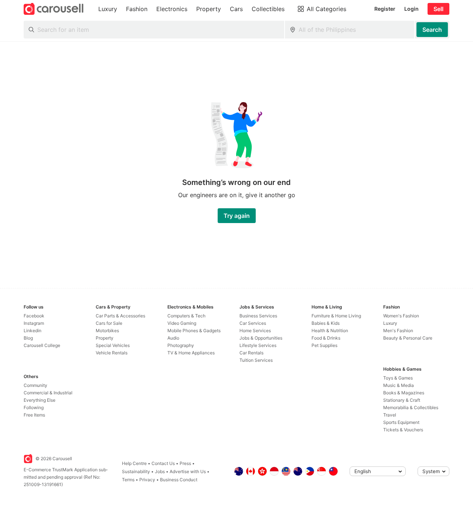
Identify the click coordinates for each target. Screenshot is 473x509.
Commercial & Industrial (48, 392)
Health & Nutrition (330, 330)
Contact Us (163, 463)
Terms (128, 479)
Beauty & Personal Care (407, 338)
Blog (28, 338)
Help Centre (134, 463)
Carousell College (42, 345)
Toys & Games (398, 378)
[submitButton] (432, 29)
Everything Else (39, 400)
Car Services (252, 323)
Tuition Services (256, 360)
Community (35, 385)
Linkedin (32, 330)
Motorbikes (107, 330)
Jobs (160, 471)
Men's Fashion (398, 330)
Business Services (258, 315)
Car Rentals (251, 352)
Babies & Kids (326, 323)
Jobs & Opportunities (260, 338)
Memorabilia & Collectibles (410, 407)
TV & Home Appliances (191, 352)
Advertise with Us (188, 471)
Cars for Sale (109, 323)
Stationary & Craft (401, 400)
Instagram (34, 323)
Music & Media (398, 385)
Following (34, 407)
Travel (389, 415)
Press (185, 463)
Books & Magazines (403, 392)
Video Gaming (181, 323)
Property (104, 338)
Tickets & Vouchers (403, 429)
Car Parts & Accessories (120, 315)
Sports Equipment (401, 422)
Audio (173, 338)
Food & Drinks (326, 338)
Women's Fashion (401, 315)
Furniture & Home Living (336, 315)
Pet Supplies (324, 345)
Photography (180, 345)
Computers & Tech (186, 315)
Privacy (147, 479)
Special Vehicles (113, 345)
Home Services (255, 330)
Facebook (34, 315)
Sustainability (136, 471)
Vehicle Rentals (111, 352)
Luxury (390, 323)
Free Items (34, 415)
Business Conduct (178, 479)
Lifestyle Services (257, 345)
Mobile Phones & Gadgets (194, 330)
